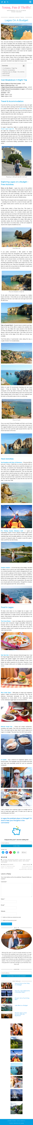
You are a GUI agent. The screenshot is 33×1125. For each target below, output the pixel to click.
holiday (28, 859)
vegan (27, 860)
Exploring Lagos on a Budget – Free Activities (13, 72)
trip (24, 860)
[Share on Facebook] (2, 857)
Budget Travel (20, 17)
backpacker (11, 859)
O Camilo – (4, 759)
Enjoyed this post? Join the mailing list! (16, 839)
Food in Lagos (6, 75)
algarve (5, 859)
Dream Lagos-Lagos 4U (7, 129)
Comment (4, 881)
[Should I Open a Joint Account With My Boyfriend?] (6, 1015)
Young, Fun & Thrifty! (16, 7)
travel (20, 860)
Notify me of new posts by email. (10, 920)
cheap (20, 859)
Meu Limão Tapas (6, 692)
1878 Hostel (22, 108)
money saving (8, 860)
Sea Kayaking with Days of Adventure (11, 462)
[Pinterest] (4, 2)
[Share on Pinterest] (6, 857)
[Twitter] (2, 2)
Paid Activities (6, 73)
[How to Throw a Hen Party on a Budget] (6, 986)
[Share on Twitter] (4, 857)
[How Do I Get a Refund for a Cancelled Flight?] (6, 993)
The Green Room (6, 621)
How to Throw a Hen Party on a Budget (8, 866)
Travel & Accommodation (9, 70)
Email (3, 905)
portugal (15, 860)
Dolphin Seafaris (5, 567)
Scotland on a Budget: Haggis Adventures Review (25, 867)
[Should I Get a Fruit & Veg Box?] (6, 1000)
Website (3, 911)
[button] (31, 2)
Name (3, 899)
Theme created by (16, 1123)
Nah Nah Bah (5, 655)
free (24, 859)
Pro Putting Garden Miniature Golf (12, 531)
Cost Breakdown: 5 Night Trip (10, 68)
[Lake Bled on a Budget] (6, 1008)
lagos (2, 860)
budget (17, 859)
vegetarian (4, 862)
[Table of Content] (24, 66)
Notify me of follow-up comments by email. (12, 917)
